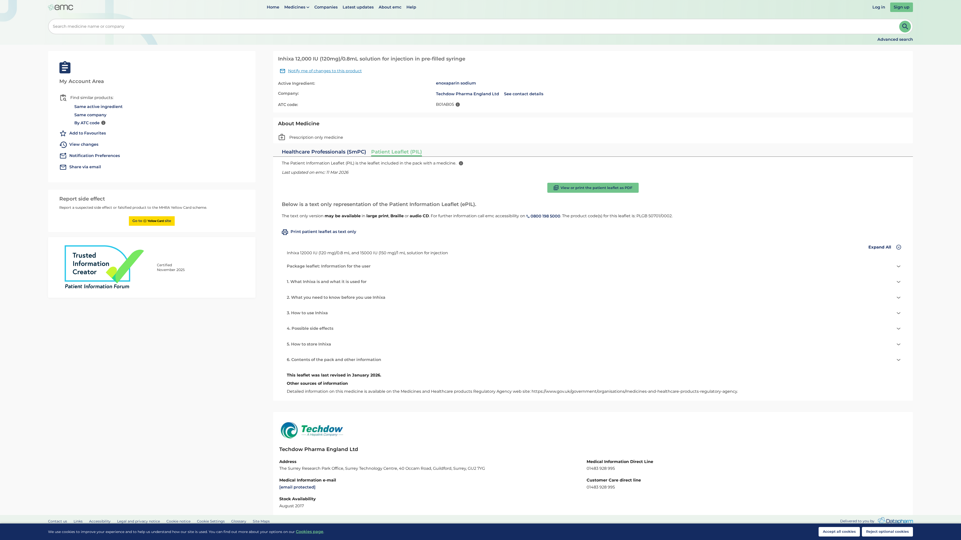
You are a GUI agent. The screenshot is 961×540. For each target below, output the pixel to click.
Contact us (57, 521)
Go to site (151, 220)
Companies (326, 7)
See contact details (523, 94)
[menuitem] (273, 7)
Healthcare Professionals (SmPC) (324, 152)
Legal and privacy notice (138, 521)
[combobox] (474, 26)
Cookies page (309, 531)
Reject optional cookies (887, 531)
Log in (878, 7)
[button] (296, 7)
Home (273, 7)
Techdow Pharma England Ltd (467, 94)
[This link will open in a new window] (895, 521)
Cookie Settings (211, 521)
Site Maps (261, 521)
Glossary (238, 521)
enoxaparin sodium (456, 83)
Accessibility (100, 521)
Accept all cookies (839, 531)
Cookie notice (178, 521)
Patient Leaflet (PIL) (396, 152)
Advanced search (895, 39)
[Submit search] (905, 26)
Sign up (901, 7)
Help (411, 7)
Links (78, 521)
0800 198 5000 (545, 216)
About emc (390, 7)
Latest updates (358, 7)
